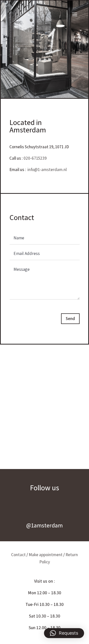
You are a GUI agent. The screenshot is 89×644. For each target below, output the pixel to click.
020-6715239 (35, 158)
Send (70, 318)
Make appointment (46, 554)
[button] (64, 633)
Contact (18, 554)
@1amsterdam (44, 525)
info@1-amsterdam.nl (47, 169)
